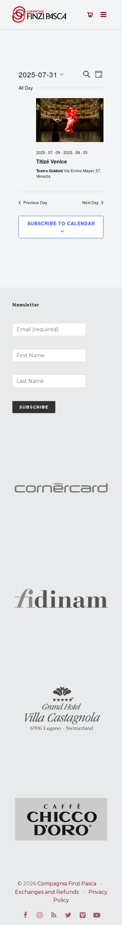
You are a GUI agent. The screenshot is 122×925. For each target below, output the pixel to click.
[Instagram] (39, 915)
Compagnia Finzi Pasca (66, 883)
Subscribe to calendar (61, 223)
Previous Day (35, 202)
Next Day (90, 202)
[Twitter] (68, 915)
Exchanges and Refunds (47, 892)
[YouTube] (96, 915)
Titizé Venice (51, 161)
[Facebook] (25, 915)
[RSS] (54, 915)
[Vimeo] (82, 915)
